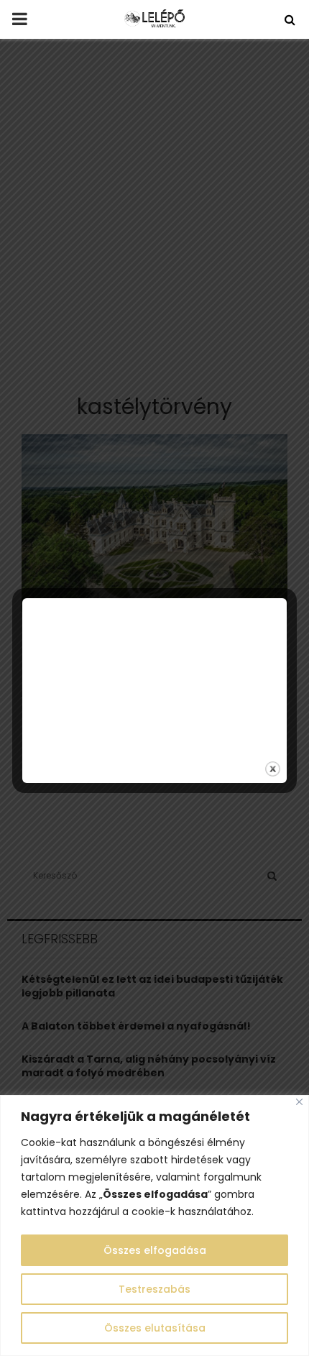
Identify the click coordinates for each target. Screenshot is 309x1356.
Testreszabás (154, 1289)
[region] (154, 1225)
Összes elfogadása (154, 1250)
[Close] (299, 1102)
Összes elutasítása (155, 1328)
